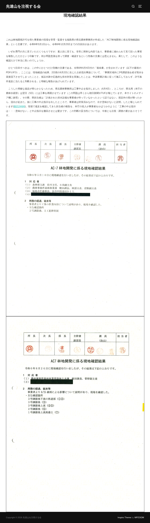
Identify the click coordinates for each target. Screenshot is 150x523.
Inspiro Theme (124, 517)
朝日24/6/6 (19, 106)
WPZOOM (139, 517)
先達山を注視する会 (23, 6)
